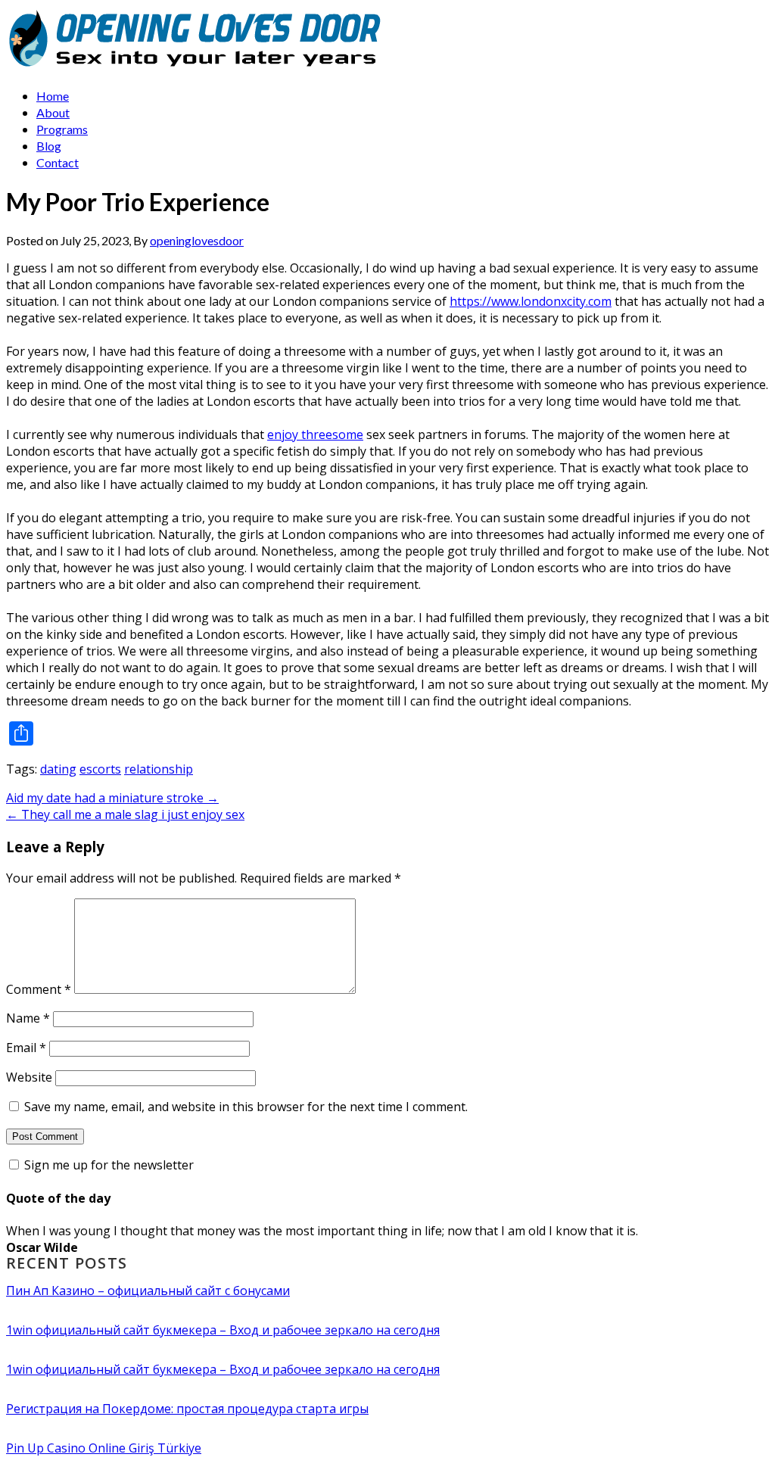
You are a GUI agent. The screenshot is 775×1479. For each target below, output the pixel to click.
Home (52, 96)
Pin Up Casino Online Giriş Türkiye (103, 1448)
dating (58, 769)
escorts (100, 769)
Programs (62, 129)
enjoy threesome (315, 434)
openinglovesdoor (197, 240)
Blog (48, 146)
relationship (158, 769)
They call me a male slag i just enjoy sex (125, 814)
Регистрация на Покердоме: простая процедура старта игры (187, 1408)
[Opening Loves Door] (198, 67)
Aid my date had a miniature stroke (112, 797)
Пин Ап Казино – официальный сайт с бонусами (148, 1290)
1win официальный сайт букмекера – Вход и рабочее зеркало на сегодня (223, 1330)
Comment (38, 989)
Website (29, 1077)
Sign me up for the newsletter (107, 1165)
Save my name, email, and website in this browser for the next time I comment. (246, 1106)
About (53, 112)
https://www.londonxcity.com (531, 301)
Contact (57, 162)
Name (28, 1018)
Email (26, 1047)
